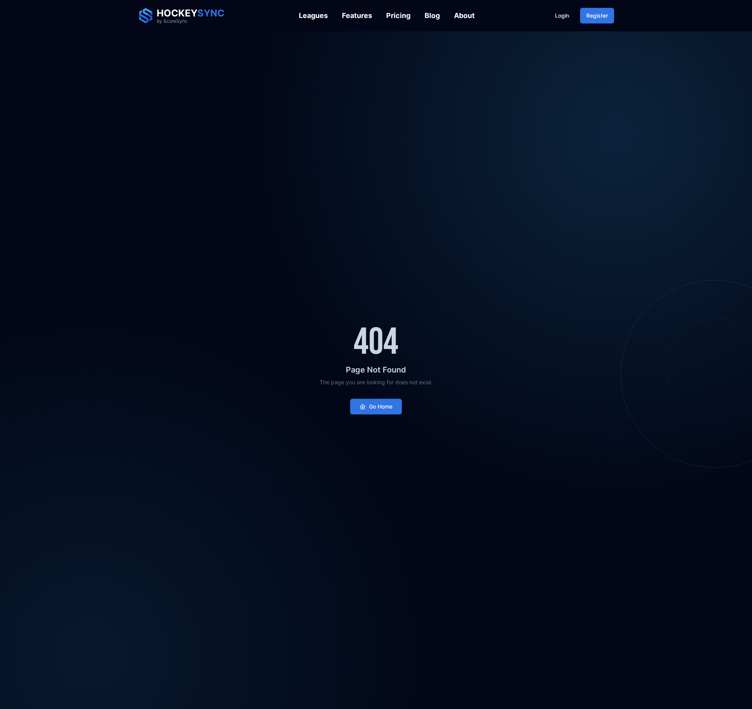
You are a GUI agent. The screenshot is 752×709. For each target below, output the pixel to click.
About (464, 15)
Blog (432, 15)
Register (597, 15)
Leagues (313, 15)
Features (357, 15)
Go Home (380, 406)
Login (562, 15)
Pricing (398, 15)
